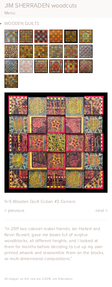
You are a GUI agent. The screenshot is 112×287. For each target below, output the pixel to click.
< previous (14, 210)
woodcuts (40, 5)
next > (102, 210)
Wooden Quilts (21, 23)
